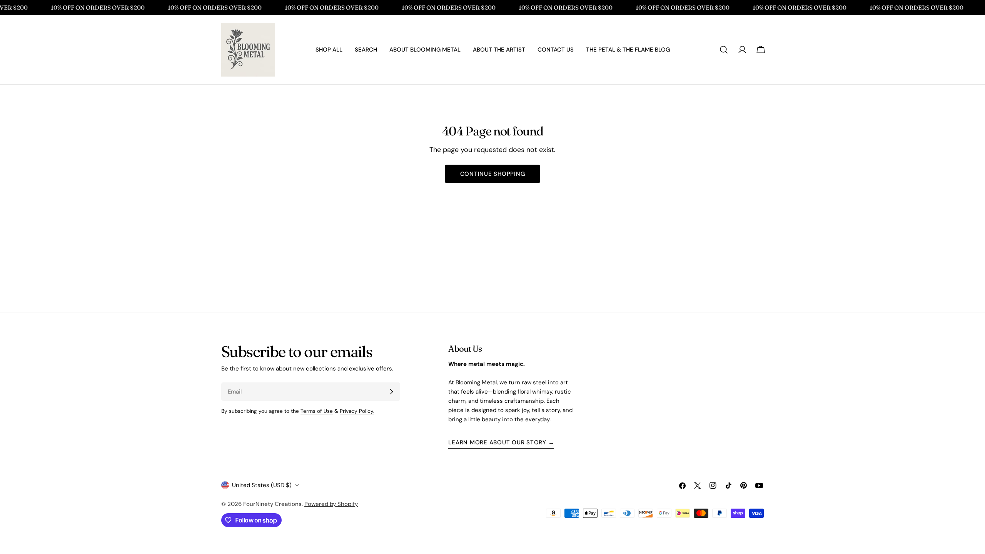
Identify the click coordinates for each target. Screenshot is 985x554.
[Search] (723, 49)
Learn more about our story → (501, 442)
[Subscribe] (391, 392)
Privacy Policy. (357, 411)
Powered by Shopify (331, 504)
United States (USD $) (262, 485)
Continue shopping (492, 174)
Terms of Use (317, 411)
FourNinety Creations (272, 504)
